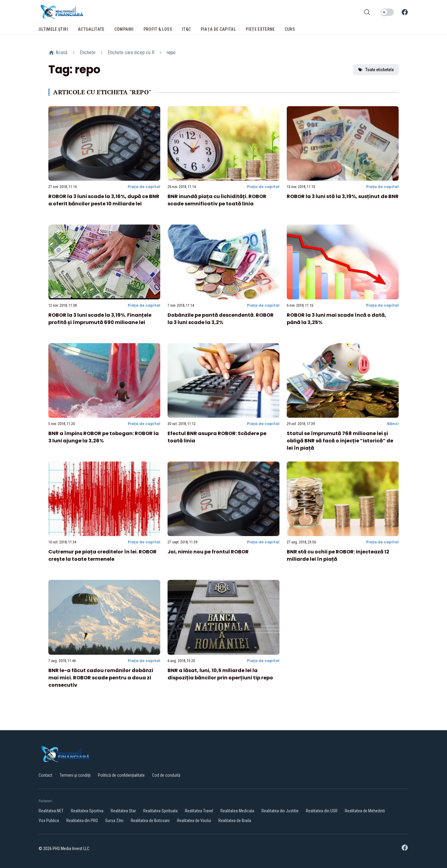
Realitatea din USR (322, 810)
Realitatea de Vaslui (194, 820)
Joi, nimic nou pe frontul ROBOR (208, 551)
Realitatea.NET (51, 810)
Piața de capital (144, 186)
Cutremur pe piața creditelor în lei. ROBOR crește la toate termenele (102, 555)
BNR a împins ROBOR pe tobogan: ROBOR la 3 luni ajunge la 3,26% (103, 437)
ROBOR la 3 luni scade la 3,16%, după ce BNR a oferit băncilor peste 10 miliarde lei (103, 200)
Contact (45, 775)
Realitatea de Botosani (150, 820)
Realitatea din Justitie (280, 810)
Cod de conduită (166, 775)
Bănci (393, 423)
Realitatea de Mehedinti (365, 810)
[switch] (387, 12)
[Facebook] (404, 12)
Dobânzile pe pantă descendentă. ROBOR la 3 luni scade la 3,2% (221, 319)
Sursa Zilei (114, 820)
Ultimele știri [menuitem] (53, 29)
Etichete (87, 52)
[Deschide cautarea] (367, 12)
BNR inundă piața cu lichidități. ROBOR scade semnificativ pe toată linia (217, 200)
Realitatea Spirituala (160, 810)
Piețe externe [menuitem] (260, 29)
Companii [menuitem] (124, 29)
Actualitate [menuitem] (91, 29)
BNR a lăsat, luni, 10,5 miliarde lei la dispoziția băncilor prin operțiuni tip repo (220, 674)
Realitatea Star (123, 810)
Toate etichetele (379, 69)
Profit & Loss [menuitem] (158, 29)
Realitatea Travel (199, 810)
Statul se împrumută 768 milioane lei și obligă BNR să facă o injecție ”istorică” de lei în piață (340, 440)
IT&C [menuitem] (186, 29)
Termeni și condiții (75, 775)
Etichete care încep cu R (131, 52)
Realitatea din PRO (82, 820)
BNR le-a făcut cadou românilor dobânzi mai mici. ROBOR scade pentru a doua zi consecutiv (100, 677)
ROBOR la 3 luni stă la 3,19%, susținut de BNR (343, 196)
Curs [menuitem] (290, 29)
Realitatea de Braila (234, 820)
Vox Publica (49, 820)
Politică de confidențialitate (121, 775)
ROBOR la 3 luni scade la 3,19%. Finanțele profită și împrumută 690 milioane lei (99, 319)
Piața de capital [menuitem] (218, 29)
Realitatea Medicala (237, 810)
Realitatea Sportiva (87, 810)
